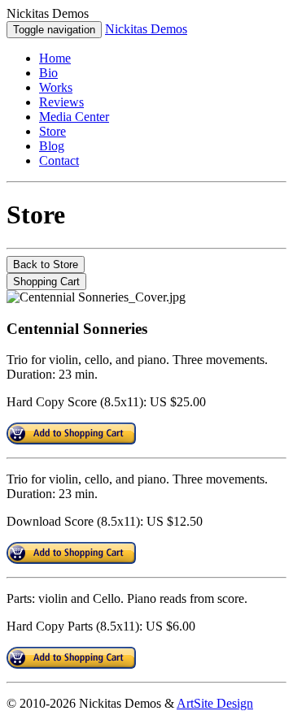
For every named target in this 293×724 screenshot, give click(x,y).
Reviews (61, 102)
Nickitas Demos (146, 29)
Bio (48, 73)
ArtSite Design (215, 703)
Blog (51, 146)
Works (55, 87)
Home (55, 58)
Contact (59, 160)
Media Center (74, 117)
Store (52, 131)
